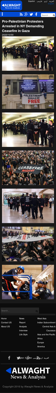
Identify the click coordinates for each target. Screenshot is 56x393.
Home (4, 318)
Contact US (6, 322)
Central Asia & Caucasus (49, 328)
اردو (45, 1)
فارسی (39, 1)
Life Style (23, 334)
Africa (40, 338)
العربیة (51, 1)
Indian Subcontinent (46, 322)
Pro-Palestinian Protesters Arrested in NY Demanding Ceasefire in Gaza (23, 26)
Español (31, 1)
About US (5, 326)
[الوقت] (11, 6)
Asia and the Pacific (46, 334)
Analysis (23, 326)
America (41, 346)
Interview (23, 330)
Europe (40, 342)
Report (22, 322)
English (51, 3)
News (21, 318)
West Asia (41, 318)
